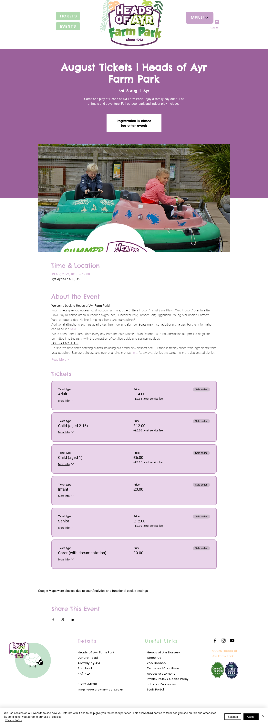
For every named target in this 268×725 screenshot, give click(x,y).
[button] (217, 21)
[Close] (263, 716)
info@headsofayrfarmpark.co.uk (101, 689)
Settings (233, 717)
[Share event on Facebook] (53, 619)
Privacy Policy (13, 720)
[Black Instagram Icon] (223, 640)
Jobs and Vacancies (162, 684)
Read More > (60, 359)
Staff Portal (155, 689)
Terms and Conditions (163, 668)
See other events (134, 125)
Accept (251, 717)
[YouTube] (232, 640)
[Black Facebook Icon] (215, 640)
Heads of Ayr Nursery (163, 652)
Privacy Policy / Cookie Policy (167, 679)
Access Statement (161, 673)
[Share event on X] (63, 619)
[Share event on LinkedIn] (72, 619)
